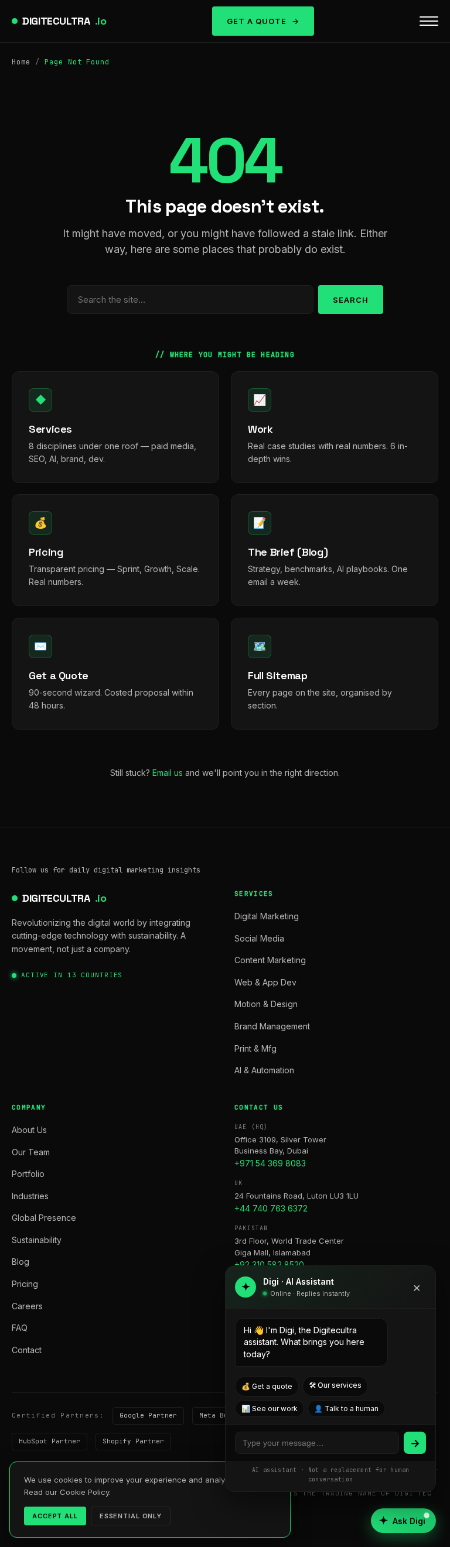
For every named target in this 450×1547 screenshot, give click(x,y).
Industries (30, 1196)
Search (351, 299)
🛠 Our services (335, 1385)
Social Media (259, 938)
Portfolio (28, 1174)
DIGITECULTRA (64, 21)
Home (21, 62)
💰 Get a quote (266, 1386)
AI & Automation (264, 1070)
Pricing (25, 1284)
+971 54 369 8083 (270, 1163)
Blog (20, 1262)
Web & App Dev (265, 982)
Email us (167, 773)
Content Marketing (270, 960)
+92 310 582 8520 (269, 1264)
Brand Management (272, 1026)
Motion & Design (266, 1004)
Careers (27, 1306)
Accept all (55, 1516)
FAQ (20, 1328)
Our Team (31, 1152)
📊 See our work (269, 1408)
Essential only (131, 1516)
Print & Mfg (255, 1048)
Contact (27, 1350)
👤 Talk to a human (346, 1408)
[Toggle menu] (429, 21)
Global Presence (44, 1218)
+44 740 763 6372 (271, 1208)
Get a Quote (257, 21)
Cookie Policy (84, 1492)
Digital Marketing (266, 916)
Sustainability (37, 1240)
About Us (29, 1130)
